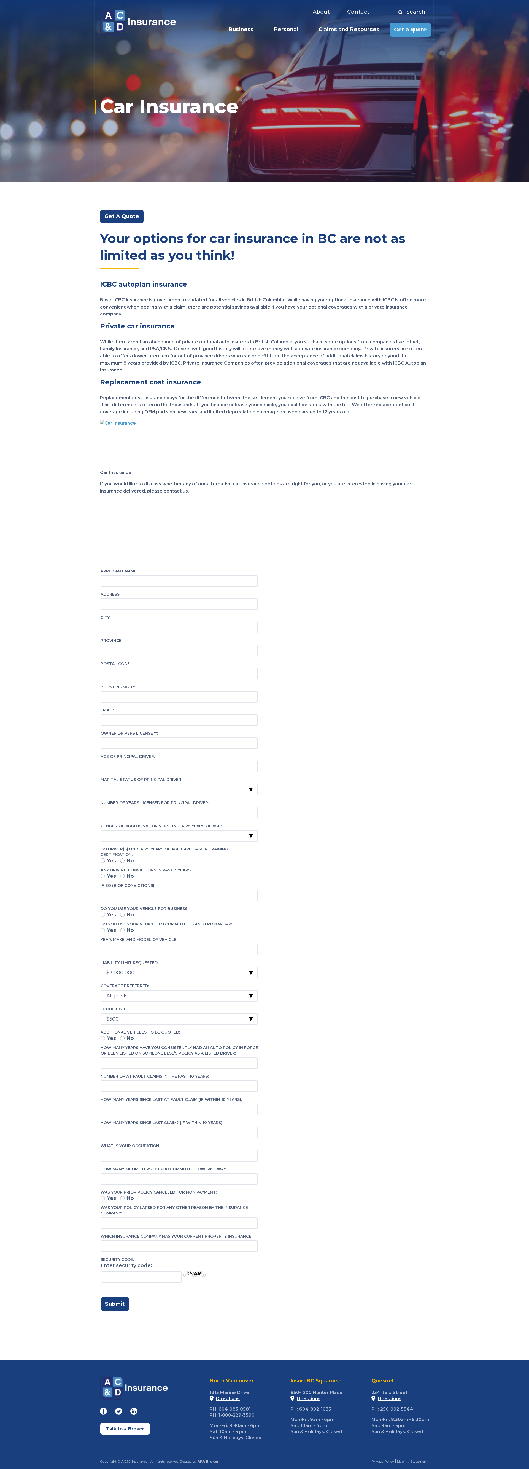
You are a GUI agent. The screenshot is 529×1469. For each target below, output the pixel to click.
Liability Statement (412, 1461)
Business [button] (240, 29)
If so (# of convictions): (128, 885)
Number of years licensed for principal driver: (155, 802)
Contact (358, 12)
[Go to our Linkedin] (133, 1412)
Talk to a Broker (125, 1428)
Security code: (117, 1259)
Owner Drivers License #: (129, 733)
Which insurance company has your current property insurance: (176, 1236)
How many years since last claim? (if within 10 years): (162, 1122)
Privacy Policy (382, 1461)
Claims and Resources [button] (349, 29)
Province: (111, 640)
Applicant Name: (119, 571)
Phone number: (118, 686)
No (130, 861)
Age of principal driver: (128, 756)
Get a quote (410, 29)
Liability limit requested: (129, 962)
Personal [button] (286, 29)
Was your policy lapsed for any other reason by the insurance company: (174, 1210)
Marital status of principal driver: (141, 779)
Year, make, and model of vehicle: (139, 939)
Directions (228, 1398)
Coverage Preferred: (125, 985)
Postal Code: (116, 663)
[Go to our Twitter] (118, 1412)
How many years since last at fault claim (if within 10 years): (171, 1099)
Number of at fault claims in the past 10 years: (155, 1076)
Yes (111, 861)
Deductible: (114, 1009)
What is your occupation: (130, 1145)
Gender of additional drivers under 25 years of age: (161, 825)
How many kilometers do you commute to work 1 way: (163, 1168)
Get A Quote (121, 216)
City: (105, 617)
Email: (107, 710)
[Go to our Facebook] (103, 1412)
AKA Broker (208, 1461)
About (321, 12)
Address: (110, 594)
